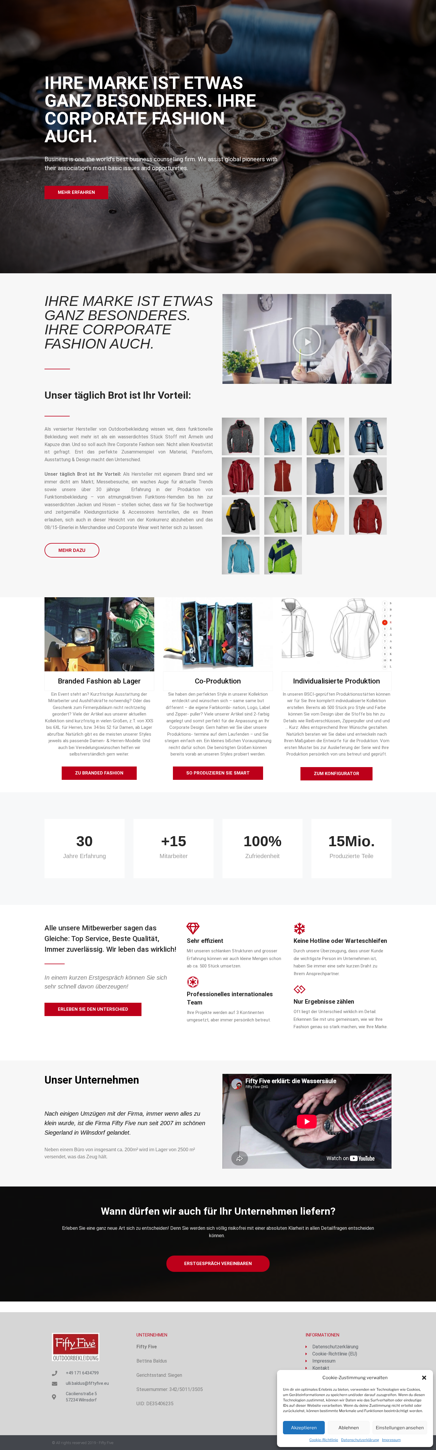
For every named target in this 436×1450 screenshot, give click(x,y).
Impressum (391, 1440)
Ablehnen (348, 1427)
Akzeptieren (304, 1427)
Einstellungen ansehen (400, 1427)
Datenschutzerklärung (360, 1440)
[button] (424, 1378)
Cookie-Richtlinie (323, 1440)
